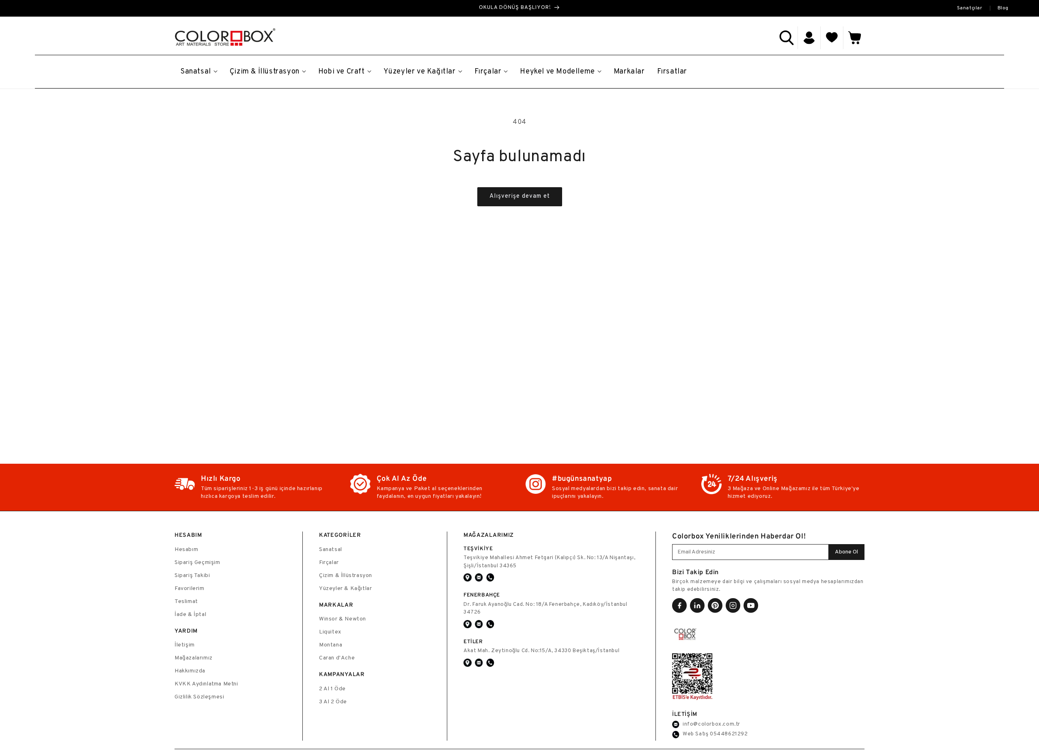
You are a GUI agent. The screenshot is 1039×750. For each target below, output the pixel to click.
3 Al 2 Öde (333, 701)
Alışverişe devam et (519, 196)
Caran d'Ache (337, 658)
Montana (330, 645)
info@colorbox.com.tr (711, 724)
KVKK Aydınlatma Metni (206, 684)
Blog (1003, 8)
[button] (786, 37)
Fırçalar (329, 562)
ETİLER (473, 641)
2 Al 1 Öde (332, 688)
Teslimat (186, 601)
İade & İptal (190, 614)
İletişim (185, 645)
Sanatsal (330, 549)
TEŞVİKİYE (478, 548)
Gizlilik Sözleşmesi (199, 697)
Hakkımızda (190, 671)
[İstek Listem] (832, 37)
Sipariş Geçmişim (197, 562)
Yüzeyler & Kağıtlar (345, 588)
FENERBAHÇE (481, 595)
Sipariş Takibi (192, 575)
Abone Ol (846, 552)
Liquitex (330, 632)
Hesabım (186, 549)
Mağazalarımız (194, 658)
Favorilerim (190, 588)
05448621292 (729, 734)
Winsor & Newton (342, 619)
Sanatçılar (970, 8)
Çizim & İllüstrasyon (345, 575)
